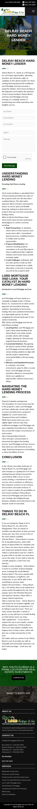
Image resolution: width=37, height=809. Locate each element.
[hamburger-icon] (33, 11)
